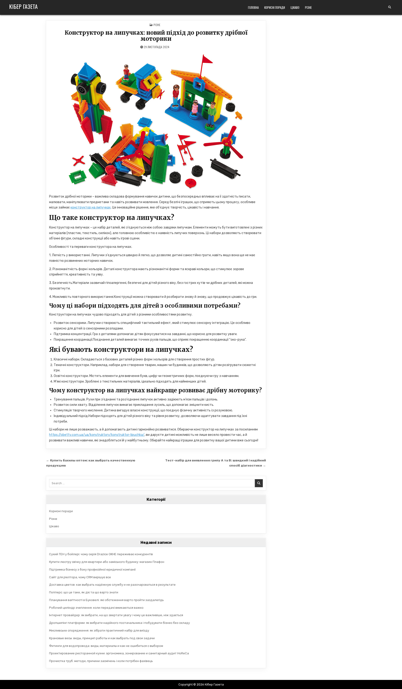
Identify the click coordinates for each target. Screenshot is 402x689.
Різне (308, 7)
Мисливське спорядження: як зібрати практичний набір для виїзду (99, 630)
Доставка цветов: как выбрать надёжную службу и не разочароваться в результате (112, 584)
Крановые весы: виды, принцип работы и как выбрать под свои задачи (102, 638)
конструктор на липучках (90, 207)
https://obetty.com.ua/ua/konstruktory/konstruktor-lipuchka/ (96, 435)
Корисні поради (274, 7)
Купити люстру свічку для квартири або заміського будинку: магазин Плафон (106, 562)
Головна (253, 7)
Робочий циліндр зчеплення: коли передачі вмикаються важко (96, 607)
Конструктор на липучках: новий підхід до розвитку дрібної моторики (156, 35)
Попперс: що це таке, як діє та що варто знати (83, 592)
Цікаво (295, 7)
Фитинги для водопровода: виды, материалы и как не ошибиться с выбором (106, 646)
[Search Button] (390, 7)
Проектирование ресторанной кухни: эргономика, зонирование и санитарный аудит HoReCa (119, 653)
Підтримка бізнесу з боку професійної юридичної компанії (92, 569)
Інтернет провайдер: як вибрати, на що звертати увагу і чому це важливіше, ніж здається (116, 615)
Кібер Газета (23, 6)
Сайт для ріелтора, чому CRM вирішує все (80, 577)
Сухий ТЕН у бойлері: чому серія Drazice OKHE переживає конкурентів (101, 554)
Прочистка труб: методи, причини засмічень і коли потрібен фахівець (101, 661)
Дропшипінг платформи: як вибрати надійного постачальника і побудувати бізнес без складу (119, 623)
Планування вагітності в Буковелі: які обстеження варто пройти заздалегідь (106, 600)
